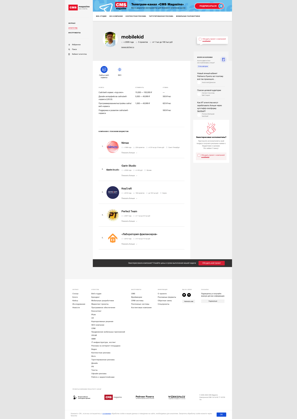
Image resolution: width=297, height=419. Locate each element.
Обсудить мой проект (211, 263)
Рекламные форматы (167, 297)
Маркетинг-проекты (100, 304)
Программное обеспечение (103, 307)
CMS (133, 294)
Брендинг (95, 297)
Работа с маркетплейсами (103, 377)
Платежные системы (140, 304)
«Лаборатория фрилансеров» (139, 234)
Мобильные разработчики (102, 301)
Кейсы (75, 301)
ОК (221, 415)
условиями (106, 413)
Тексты (94, 370)
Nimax (125, 142)
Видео (94, 349)
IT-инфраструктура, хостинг (103, 342)
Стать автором (203, 66)
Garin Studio (128, 165)
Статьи (75, 294)
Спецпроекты (163, 304)
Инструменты (74, 33)
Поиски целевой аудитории (209, 90)
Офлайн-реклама (99, 374)
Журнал (71, 23)
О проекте (162, 294)
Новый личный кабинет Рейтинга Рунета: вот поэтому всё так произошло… (210, 76)
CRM (93, 328)
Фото (93, 356)
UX (92, 318)
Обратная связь (165, 301)
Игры (93, 314)
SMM (93, 339)
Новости (76, 307)
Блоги (75, 297)
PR (92, 367)
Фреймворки (136, 297)
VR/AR (94, 335)
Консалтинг (96, 311)
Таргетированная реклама (103, 360)
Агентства (72, 28)
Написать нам (188, 301)
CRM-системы (137, 301)
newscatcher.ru (127, 47)
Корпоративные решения (102, 321)
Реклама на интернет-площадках (105, 346)
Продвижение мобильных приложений (108, 332)
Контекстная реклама (100, 353)
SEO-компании (97, 325)
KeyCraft (126, 188)
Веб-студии (96, 294)
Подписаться (213, 301)
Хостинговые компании (141, 307)
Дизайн (94, 363)
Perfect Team (129, 211)
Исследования (79, 304)
